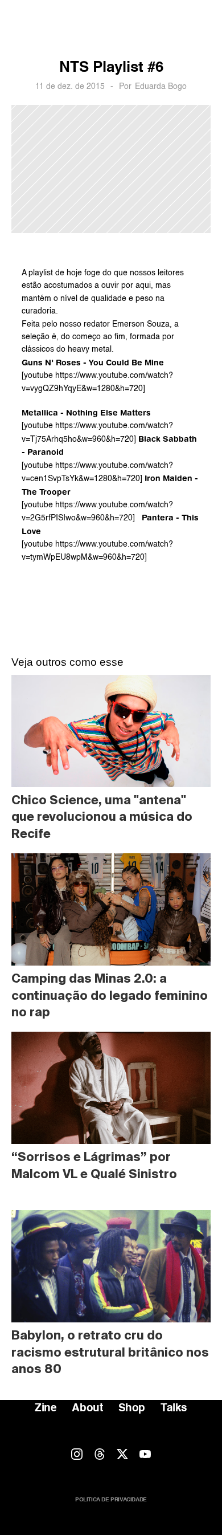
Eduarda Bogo (161, 87)
